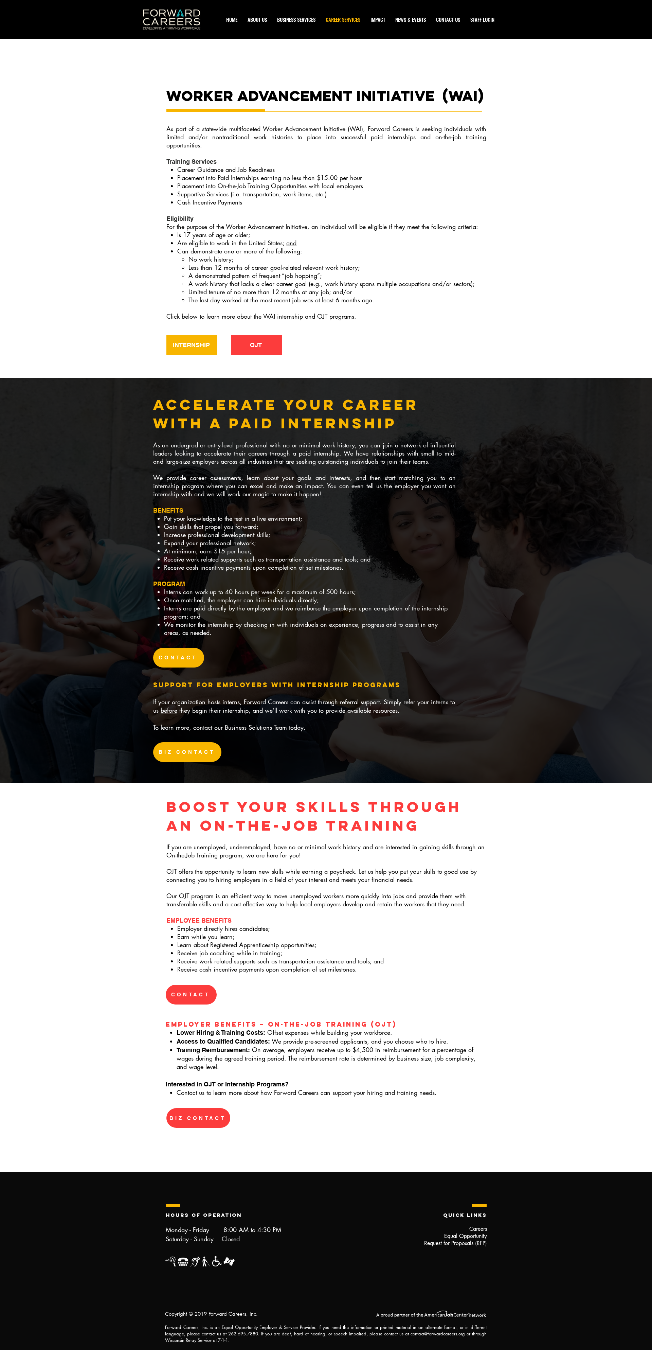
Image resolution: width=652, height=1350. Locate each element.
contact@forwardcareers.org (438, 1334)
